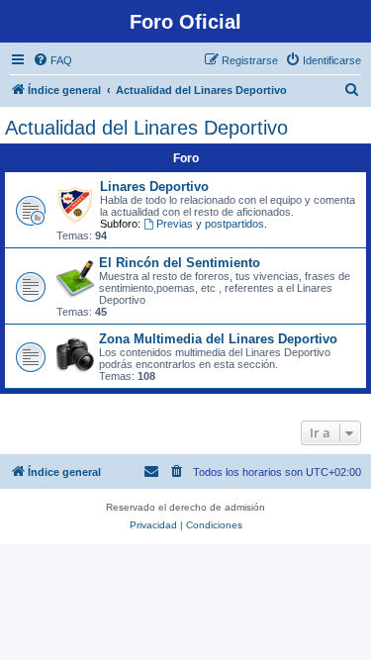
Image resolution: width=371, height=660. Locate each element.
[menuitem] (52, 60)
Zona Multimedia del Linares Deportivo (218, 338)
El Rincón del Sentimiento (179, 262)
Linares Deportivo (154, 186)
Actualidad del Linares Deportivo (146, 128)
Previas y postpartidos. (211, 224)
